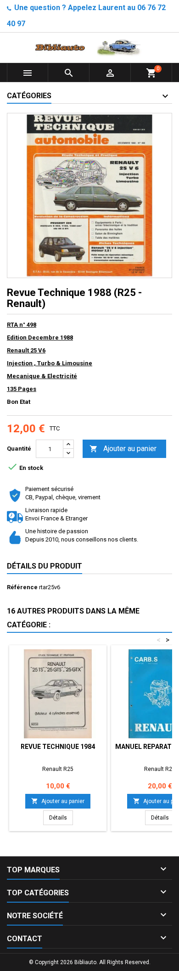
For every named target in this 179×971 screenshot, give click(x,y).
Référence (22, 587)
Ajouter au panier (123, 448)
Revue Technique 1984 (58, 746)
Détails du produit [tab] (44, 566)
